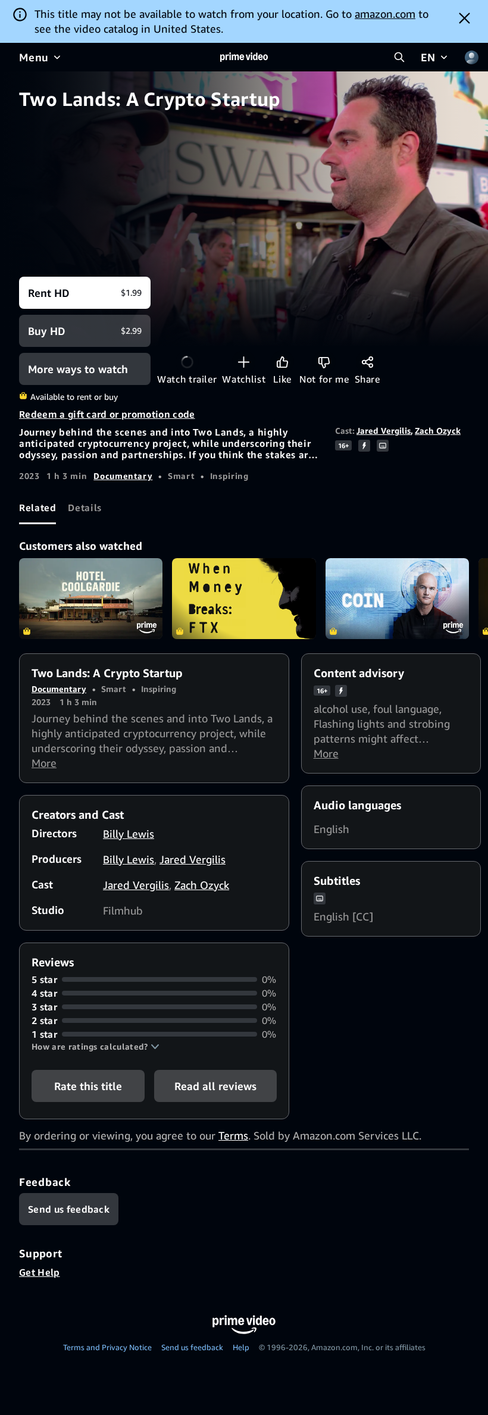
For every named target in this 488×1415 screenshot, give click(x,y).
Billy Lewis (128, 833)
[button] (95, 1047)
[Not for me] (324, 362)
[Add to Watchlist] (243, 362)
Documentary (122, 476)
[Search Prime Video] (399, 57)
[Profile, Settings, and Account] (471, 57)
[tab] (37, 508)
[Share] (367, 362)
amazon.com (385, 13)
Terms (233, 1135)
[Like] (282, 362)
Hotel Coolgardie (90, 598)
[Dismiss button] (464, 18)
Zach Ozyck (438, 430)
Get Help (39, 1272)
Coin (397, 598)
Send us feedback (192, 1347)
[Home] (244, 57)
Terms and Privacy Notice (107, 1347)
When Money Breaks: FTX (243, 598)
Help (241, 1347)
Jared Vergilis (383, 430)
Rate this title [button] (88, 1085)
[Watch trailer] (187, 362)
